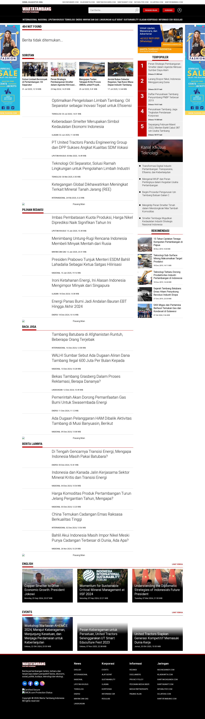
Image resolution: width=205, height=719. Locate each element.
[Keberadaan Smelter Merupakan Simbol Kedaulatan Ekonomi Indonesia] (35, 127)
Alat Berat (117, 19)
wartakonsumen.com (106, 2)
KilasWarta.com (87, 2)
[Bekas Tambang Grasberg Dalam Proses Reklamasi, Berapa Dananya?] (35, 382)
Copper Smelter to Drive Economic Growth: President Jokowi (44, 590)
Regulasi (177, 19)
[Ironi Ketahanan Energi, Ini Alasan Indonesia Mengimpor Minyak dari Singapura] (35, 286)
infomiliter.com (141, 2)
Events (105, 670)
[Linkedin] (25, 681)
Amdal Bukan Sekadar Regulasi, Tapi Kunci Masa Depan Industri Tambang (120, 82)
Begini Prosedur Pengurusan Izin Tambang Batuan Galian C (159, 194)
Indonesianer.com (70, 2)
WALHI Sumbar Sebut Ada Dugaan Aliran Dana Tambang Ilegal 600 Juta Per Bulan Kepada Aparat (91, 360)
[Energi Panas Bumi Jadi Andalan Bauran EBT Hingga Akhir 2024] (35, 307)
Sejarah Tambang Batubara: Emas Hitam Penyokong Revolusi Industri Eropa (167, 291)
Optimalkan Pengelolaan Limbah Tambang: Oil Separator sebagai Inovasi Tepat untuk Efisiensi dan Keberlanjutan (92, 105)
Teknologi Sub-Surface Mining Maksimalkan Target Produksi (168, 258)
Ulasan (143, 19)
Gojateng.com (156, 2)
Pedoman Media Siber (139, 684)
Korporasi (152, 19)
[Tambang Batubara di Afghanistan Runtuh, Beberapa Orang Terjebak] (35, 340)
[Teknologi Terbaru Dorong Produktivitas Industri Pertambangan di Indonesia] (145, 278)
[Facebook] (31, 681)
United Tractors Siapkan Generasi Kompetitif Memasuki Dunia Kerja (156, 638)
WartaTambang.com (174, 2)
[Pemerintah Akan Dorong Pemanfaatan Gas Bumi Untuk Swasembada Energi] (35, 403)
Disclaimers (135, 675)
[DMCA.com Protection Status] (37, 692)
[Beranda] (41, 10)
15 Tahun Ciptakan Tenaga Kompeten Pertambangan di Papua (168, 242)
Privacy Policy (136, 679)
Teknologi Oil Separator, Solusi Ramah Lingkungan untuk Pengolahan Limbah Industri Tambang (91, 168)
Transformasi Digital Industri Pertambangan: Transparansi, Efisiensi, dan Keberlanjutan (157, 169)
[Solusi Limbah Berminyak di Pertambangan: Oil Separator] (35, 69)
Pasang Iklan (136, 694)
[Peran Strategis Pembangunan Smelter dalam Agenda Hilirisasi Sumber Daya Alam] (63, 69)
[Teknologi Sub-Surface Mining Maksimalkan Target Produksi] (145, 261)
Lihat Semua (177, 564)
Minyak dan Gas (91, 19)
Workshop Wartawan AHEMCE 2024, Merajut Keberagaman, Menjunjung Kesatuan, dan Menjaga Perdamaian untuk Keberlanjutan (46, 634)
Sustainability (131, 19)
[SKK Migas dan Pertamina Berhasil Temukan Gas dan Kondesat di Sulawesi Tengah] (145, 311)
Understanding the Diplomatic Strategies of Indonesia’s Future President (157, 590)
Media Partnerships (139, 689)
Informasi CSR (165, 19)
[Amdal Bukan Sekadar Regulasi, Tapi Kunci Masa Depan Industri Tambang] (120, 69)
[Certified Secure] (31, 690)
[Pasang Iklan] (77, 204)
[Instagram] (43, 681)
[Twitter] (37, 681)
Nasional (42, 19)
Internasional (30, 19)
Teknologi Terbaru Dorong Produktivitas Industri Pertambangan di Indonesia (168, 275)
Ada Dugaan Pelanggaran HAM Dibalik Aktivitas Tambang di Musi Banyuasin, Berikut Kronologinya (92, 423)
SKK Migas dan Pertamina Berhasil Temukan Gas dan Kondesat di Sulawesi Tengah (167, 310)
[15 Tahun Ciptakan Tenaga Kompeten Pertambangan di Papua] (145, 245)
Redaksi (133, 670)
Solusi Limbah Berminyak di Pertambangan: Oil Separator (34, 82)
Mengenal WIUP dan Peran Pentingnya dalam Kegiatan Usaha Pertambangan (160, 182)
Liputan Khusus (56, 19)
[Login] (179, 10)
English (77, 670)
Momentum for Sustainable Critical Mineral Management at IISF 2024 (102, 590)
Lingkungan (105, 19)
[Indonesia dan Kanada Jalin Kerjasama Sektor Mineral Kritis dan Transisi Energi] (35, 478)
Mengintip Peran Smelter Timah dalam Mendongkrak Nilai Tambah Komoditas (160, 208)
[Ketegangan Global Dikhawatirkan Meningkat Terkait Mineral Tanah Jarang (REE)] (35, 190)
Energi (79, 19)
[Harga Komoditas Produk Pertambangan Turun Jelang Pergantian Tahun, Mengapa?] (35, 499)
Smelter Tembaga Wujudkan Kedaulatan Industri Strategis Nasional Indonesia (157, 221)
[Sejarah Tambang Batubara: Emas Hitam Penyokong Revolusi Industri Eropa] (145, 294)
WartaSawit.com (125, 2)
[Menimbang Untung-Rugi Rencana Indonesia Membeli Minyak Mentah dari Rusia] (35, 244)
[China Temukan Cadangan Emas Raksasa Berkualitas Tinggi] (35, 520)
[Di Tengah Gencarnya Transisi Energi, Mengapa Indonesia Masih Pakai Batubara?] (35, 457)
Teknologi (70, 19)
